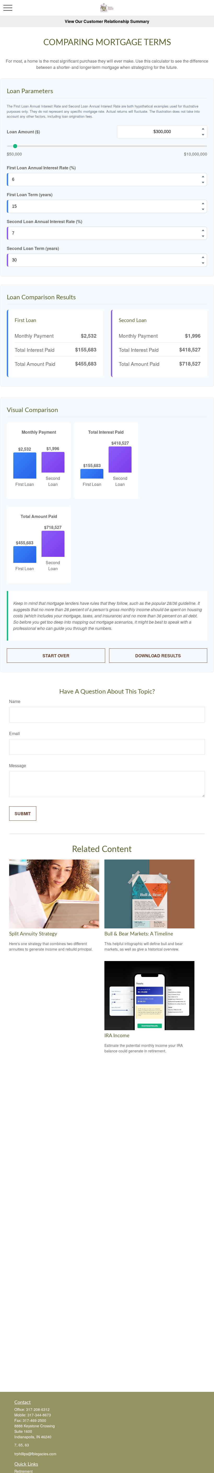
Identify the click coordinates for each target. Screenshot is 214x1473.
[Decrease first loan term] (203, 209)
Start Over (56, 656)
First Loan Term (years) (29, 195)
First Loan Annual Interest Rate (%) (41, 168)
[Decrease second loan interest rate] (203, 236)
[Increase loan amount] (203, 129)
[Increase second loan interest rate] (203, 230)
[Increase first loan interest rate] (203, 176)
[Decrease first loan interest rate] (203, 182)
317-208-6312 (38, 1409)
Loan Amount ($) (23, 132)
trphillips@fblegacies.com (35, 1453)
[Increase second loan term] (203, 257)
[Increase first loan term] (203, 203)
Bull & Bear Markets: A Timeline (138, 934)
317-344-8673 (39, 1414)
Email (14, 733)
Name (14, 701)
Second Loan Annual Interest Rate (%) (44, 221)
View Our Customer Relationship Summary (107, 21)
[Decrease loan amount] (203, 135)
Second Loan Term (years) (33, 248)
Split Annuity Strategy (33, 934)
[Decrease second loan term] (203, 263)
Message (17, 765)
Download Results (158, 656)
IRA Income (116, 1035)
